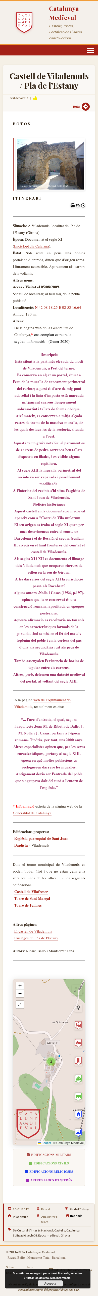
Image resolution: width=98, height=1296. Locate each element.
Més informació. (60, 1278)
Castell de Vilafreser (31, 891)
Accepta (50, 1283)
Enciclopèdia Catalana (31, 246)
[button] (51, 1061)
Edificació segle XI (25, 1235)
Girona (65, 1235)
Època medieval (48, 1235)
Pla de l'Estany (79, 1209)
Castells (59, 1230)
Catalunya (73, 1230)
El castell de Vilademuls (33, 931)
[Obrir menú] (90, 50)
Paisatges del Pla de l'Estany (36, 937)
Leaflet (46, 1142)
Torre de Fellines (28, 905)
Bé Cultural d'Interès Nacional (33, 1230)
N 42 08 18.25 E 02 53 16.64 (58, 307)
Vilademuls (20, 1217)
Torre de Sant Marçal (32, 898)
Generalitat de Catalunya (32, 812)
